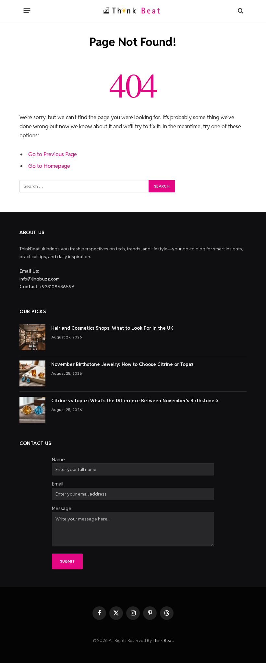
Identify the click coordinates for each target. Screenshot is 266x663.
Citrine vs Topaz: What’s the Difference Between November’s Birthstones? (135, 401)
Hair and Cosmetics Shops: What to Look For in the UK (112, 328)
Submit (67, 561)
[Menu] (27, 11)
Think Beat (163, 640)
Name (58, 459)
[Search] (239, 10)
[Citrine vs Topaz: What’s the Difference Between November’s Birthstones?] (32, 410)
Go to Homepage (49, 165)
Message (61, 508)
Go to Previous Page (52, 154)
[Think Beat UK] (133, 10)
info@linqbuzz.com (39, 279)
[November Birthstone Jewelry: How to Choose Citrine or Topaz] (32, 373)
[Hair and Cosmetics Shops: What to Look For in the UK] (32, 337)
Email (57, 484)
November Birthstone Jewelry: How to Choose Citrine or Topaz (122, 364)
